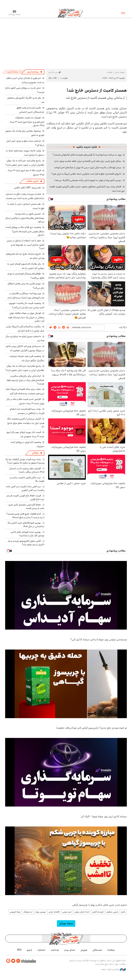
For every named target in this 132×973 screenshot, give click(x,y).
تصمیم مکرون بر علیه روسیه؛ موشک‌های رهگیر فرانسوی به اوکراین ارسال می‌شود (24, 217)
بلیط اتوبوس (15, 911)
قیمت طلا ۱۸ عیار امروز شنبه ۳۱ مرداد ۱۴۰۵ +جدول (26, 173)
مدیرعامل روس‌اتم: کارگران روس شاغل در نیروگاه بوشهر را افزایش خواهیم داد (25, 348)
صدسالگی (97, 950)
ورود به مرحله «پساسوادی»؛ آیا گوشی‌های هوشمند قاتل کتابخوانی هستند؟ (87, 155)
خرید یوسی (67, 911)
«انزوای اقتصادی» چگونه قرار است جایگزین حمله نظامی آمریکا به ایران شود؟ (86, 174)
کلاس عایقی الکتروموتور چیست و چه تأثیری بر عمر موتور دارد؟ (26, 542)
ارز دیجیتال (28, 911)
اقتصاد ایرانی (54, 911)
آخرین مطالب (32, 181)
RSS (19, 950)
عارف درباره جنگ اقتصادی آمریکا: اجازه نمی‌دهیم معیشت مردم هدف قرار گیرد (25, 391)
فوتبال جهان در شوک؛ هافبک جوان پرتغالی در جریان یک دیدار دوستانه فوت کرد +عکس (26, 317)
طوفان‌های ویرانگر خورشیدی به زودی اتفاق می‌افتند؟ (25, 276)
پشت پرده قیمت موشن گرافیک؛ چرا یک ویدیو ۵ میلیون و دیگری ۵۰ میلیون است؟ (24, 461)
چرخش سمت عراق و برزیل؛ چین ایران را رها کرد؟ (25, 143)
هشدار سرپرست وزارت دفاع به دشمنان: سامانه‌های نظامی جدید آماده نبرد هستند (24, 196)
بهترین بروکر (40, 911)
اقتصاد (109, 72)
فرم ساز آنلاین (97, 911)
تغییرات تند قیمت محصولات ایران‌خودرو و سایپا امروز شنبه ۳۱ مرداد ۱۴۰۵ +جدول (27, 121)
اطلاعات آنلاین (70, 13)
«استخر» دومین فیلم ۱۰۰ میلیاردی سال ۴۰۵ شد (25, 338)
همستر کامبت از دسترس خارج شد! (97, 90)
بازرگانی (35, 453)
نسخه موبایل (66, 923)
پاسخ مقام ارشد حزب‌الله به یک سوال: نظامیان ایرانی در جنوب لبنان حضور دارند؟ (24, 163)
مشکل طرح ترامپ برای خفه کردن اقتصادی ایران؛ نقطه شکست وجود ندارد (87, 161)
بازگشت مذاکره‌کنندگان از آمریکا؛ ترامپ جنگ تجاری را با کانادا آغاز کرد (25, 329)
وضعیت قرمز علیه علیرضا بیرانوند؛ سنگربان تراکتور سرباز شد (26, 358)
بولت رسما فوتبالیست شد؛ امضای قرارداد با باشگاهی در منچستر (27, 411)
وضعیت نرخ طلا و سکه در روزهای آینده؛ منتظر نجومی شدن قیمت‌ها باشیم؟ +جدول (25, 231)
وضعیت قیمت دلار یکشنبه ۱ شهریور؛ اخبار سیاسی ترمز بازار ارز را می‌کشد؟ (26, 305)
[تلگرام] (8, 961)
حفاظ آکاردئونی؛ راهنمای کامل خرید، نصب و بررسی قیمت (26, 506)
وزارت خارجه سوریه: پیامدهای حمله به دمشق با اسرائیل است (25, 153)
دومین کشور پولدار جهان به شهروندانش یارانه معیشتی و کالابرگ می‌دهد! (87, 180)
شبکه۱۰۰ (111, 950)
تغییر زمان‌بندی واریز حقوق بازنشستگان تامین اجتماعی (30, 110)
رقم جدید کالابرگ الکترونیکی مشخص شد (25, 100)
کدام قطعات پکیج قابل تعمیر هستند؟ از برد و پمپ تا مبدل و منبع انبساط (25, 515)
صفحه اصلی (120, 72)
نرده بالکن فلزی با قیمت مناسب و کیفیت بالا (27, 479)
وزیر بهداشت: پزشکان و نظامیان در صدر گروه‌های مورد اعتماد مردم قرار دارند (25, 295)
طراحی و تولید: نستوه (110, 969)
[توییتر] (13, 961)
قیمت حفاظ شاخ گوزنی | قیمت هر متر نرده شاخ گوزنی (25, 497)
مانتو (123, 911)
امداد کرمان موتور (82, 911)
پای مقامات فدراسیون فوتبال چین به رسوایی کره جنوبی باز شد (25, 266)
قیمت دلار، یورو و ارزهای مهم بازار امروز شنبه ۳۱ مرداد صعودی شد (25, 434)
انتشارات (41, 950)
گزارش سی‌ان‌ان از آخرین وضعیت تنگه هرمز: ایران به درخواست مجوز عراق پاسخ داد (25, 422)
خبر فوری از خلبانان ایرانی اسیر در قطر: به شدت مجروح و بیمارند (25, 80)
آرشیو (29, 950)
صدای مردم (69, 950)
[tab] (34, 71)
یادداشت (55, 950)
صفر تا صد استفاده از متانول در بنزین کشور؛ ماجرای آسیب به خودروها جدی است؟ (25, 244)
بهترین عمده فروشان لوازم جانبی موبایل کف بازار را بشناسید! (27, 533)
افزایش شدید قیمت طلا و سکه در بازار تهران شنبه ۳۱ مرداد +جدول (25, 401)
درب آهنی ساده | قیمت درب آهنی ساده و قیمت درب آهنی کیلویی (25, 488)
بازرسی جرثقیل (112, 911)
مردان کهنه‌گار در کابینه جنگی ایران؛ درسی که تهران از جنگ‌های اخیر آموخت (87, 167)
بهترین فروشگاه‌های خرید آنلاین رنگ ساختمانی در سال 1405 (25, 524)
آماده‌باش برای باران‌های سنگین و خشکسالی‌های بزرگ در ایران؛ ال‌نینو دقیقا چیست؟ (25, 380)
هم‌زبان (84, 950)
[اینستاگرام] (18, 961)
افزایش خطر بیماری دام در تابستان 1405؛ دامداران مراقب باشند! (26, 470)
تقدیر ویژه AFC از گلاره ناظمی (27, 188)
